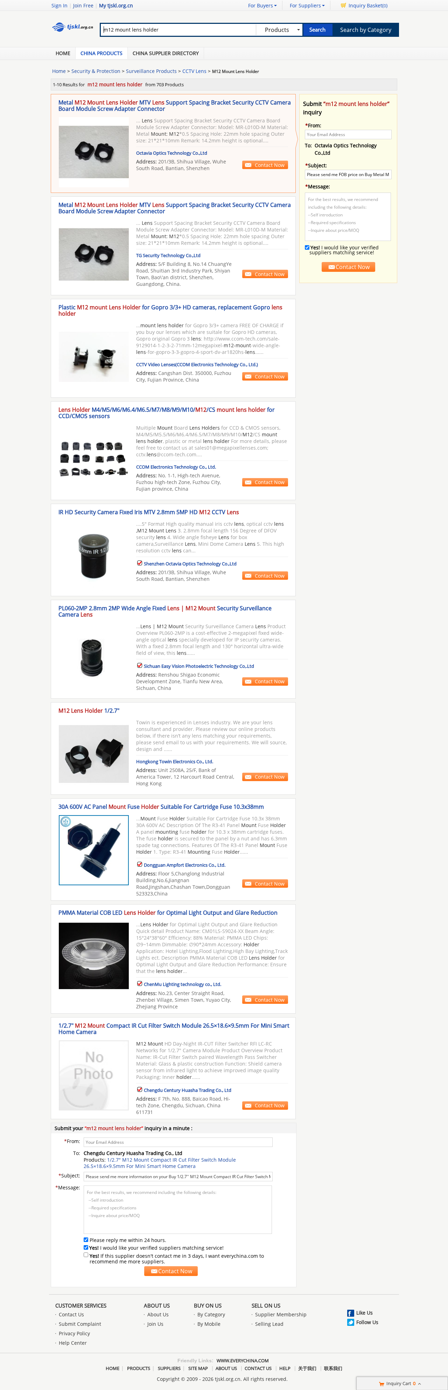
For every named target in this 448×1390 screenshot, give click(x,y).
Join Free (83, 5)
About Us (157, 1305)
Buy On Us (208, 1305)
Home (63, 53)
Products (138, 1368)
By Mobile (208, 1324)
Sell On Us (266, 1305)
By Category (211, 1314)
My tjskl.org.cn (116, 5)
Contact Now (270, 165)
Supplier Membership (281, 1314)
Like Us (364, 1312)
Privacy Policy (74, 1333)
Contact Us (71, 1314)
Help (284, 1368)
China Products (101, 53)
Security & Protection (95, 71)
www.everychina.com (243, 1360)
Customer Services (80, 1305)
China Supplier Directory (166, 53)
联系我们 (333, 1368)
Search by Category (365, 30)
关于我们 (307, 1368)
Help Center (73, 1342)
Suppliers (169, 1368)
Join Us (155, 1324)
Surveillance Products (151, 71)
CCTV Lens (194, 71)
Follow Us (367, 1322)
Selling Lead (269, 1324)
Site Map (198, 1368)
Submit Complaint (80, 1324)
